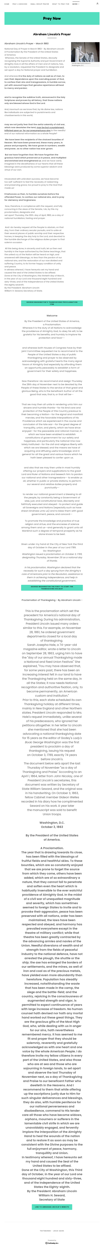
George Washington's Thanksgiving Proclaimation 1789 (52, 303)
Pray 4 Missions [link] (20, 4)
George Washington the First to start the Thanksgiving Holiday (52, 588)
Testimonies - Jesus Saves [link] (52, 1231)
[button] (76, 3)
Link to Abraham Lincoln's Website (52, 1207)
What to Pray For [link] (60, 4)
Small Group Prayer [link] (40, 4)
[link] (52, 19)
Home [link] (6, 4)
